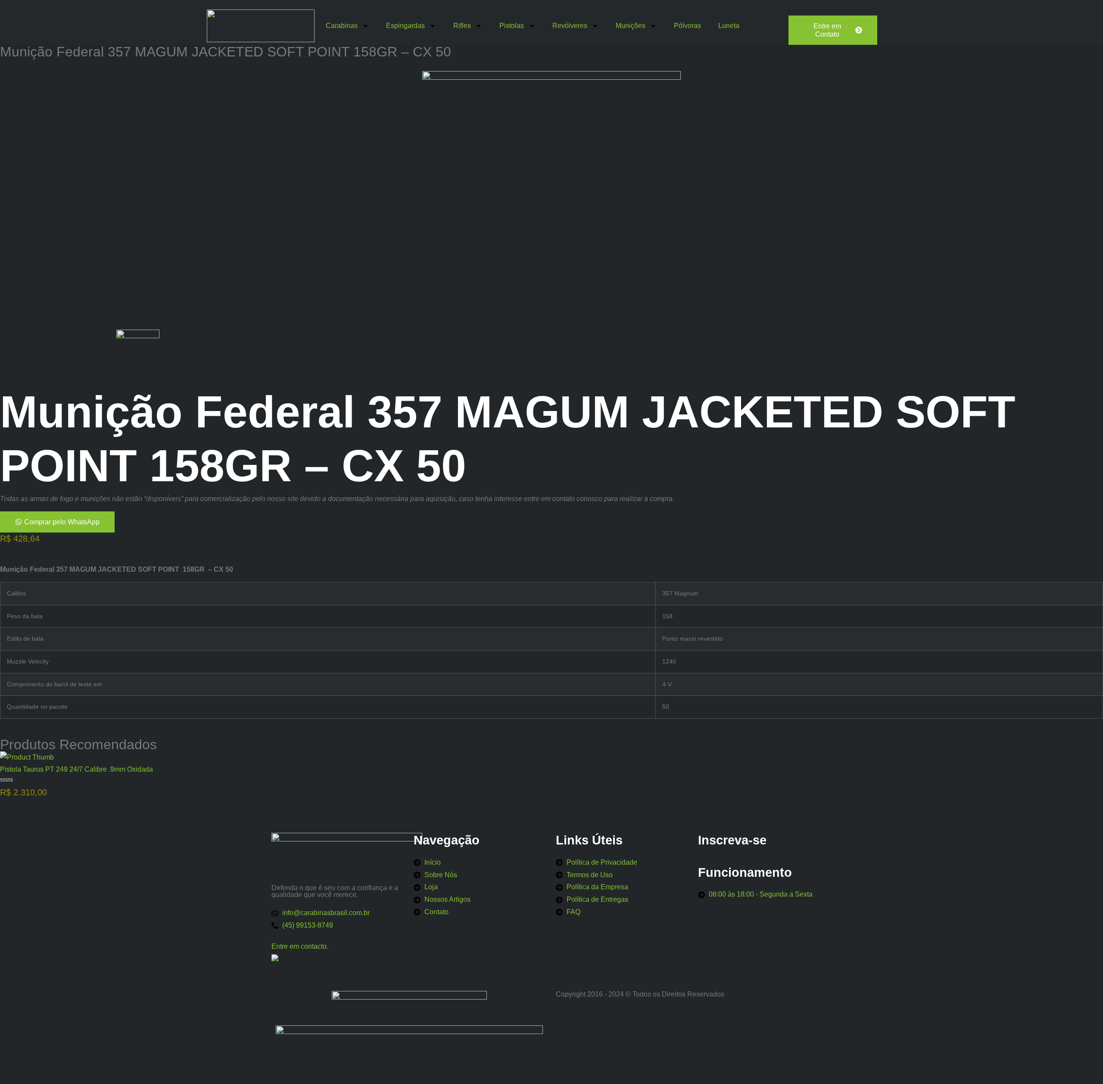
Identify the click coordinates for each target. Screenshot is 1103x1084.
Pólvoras (687, 25)
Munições (630, 25)
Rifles (462, 25)
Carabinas (342, 25)
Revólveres (569, 25)
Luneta (728, 25)
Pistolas (511, 25)
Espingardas (405, 25)
